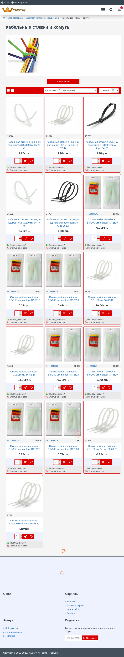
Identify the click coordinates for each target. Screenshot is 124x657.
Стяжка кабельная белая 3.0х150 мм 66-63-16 (24, 373)
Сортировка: (51, 90)
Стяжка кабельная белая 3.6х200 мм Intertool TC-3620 (102, 373)
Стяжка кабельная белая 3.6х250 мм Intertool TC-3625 (24, 448)
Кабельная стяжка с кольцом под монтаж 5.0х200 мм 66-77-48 (24, 222)
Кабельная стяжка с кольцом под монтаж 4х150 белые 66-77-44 (63, 145)
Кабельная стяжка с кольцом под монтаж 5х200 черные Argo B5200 (63, 222)
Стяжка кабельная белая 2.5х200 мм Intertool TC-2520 (63, 299)
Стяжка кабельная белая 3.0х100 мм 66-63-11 (102, 299)
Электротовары (15, 18)
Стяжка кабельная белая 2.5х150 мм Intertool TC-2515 (24, 299)
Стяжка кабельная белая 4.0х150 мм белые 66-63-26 (102, 448)
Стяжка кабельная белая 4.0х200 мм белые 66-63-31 (24, 522)
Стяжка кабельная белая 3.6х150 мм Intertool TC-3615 (63, 373)
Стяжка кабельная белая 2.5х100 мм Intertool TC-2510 (102, 221)
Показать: (105, 90)
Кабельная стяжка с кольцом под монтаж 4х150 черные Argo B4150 (102, 145)
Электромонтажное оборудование (42, 18)
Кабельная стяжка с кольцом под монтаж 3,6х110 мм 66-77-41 (24, 145)
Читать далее (63, 81)
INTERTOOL (91, 214)
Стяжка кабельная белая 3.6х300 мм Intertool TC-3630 (63, 448)
